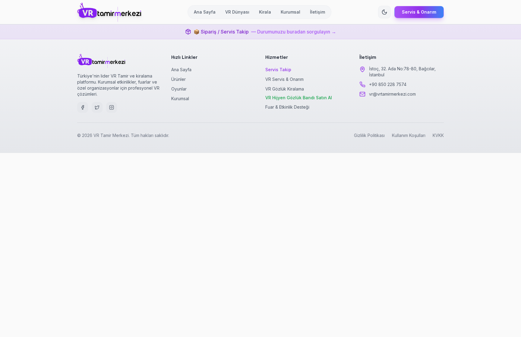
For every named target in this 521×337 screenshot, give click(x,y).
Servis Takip (278, 69)
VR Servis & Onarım (284, 79)
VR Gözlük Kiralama (284, 88)
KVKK (438, 135)
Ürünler (178, 79)
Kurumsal (180, 98)
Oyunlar (179, 88)
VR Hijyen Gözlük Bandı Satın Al (298, 97)
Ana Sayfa (181, 69)
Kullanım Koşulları (408, 135)
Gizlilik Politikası (369, 135)
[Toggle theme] (384, 12)
